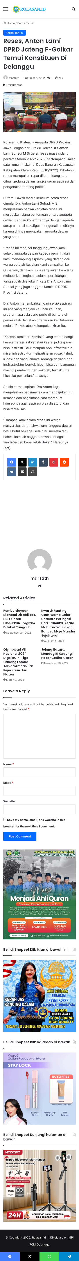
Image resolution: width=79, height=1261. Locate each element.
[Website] (39, 586)
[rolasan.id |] (28, 9)
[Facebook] (11, 462)
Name (8, 764)
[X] (22, 462)
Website (9, 801)
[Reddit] (64, 462)
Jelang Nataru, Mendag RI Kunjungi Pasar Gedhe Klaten (57, 653)
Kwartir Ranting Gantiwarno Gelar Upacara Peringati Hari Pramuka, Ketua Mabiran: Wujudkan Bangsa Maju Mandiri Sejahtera (58, 623)
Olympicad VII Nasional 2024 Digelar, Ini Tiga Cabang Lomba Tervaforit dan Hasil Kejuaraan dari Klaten (19, 662)
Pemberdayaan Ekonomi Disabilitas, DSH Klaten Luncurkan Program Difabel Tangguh (19, 618)
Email (8, 782)
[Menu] (5, 11)
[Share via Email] (22, 471)
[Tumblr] (43, 462)
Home (10, 23)
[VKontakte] (11, 471)
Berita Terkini (26, 23)
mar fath (14, 77)
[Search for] (73, 11)
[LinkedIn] (32, 462)
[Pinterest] (53, 462)
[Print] (32, 471)
